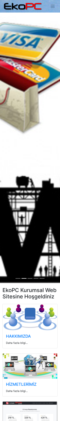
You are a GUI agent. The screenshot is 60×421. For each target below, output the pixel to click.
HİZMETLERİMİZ (21, 384)
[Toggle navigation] (52, 6)
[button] (4, 146)
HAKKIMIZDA (18, 336)
